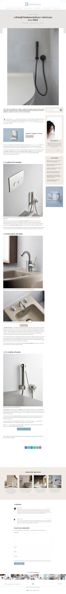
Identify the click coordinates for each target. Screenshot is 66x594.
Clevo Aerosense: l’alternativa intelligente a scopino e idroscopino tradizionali (11, 491)
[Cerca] (61, 110)
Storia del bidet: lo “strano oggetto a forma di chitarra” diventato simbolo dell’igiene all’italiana (54, 176)
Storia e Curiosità (47, 8)
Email (15, 551)
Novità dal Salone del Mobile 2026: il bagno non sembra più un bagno (53, 172)
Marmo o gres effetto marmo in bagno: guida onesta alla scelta (54, 168)
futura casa (8, 424)
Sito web (15, 556)
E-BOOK (54, 8)
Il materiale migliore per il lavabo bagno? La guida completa (53, 180)
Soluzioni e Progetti (28, 8)
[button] (1, 1)
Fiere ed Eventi (37, 8)
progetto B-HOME (31, 147)
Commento (16, 532)
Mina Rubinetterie (34, 144)
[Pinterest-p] (62, 1)
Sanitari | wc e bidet (33, 14)
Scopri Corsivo (24, 325)
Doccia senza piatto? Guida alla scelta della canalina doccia (54, 165)
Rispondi (18, 514)
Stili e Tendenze (18, 8)
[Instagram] (61, 1)
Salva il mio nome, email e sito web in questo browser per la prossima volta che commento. (33, 560)
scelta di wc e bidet (28, 121)
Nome (15, 547)
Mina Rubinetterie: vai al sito (23, 429)
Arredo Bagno (9, 8)
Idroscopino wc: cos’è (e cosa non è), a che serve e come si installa (54, 161)
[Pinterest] (59, 583)
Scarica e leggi (29, 136)
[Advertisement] (55, 216)
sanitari (14, 119)
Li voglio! (54, 201)
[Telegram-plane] (64, 1)
